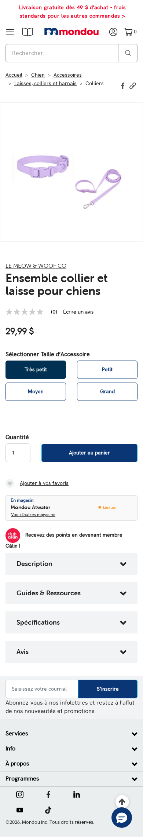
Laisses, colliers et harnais (45, 83)
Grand (107, 391)
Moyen (36, 391)
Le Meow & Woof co (36, 265)
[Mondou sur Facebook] (48, 793)
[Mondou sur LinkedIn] (76, 793)
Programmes (22, 778)
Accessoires (68, 75)
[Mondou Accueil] (71, 31)
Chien (38, 75)
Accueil (14, 75)
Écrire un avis (78, 311)
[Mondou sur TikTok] (48, 809)
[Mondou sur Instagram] (19, 793)
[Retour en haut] (122, 802)
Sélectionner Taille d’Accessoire (48, 354)
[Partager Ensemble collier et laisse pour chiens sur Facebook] (123, 85)
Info (10, 748)
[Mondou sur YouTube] (19, 809)
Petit (107, 369)
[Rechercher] (128, 52)
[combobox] (72, 53)
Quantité (17, 437)
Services (17, 733)
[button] (27, 31)
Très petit (36, 369)
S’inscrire (108, 689)
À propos (17, 763)
